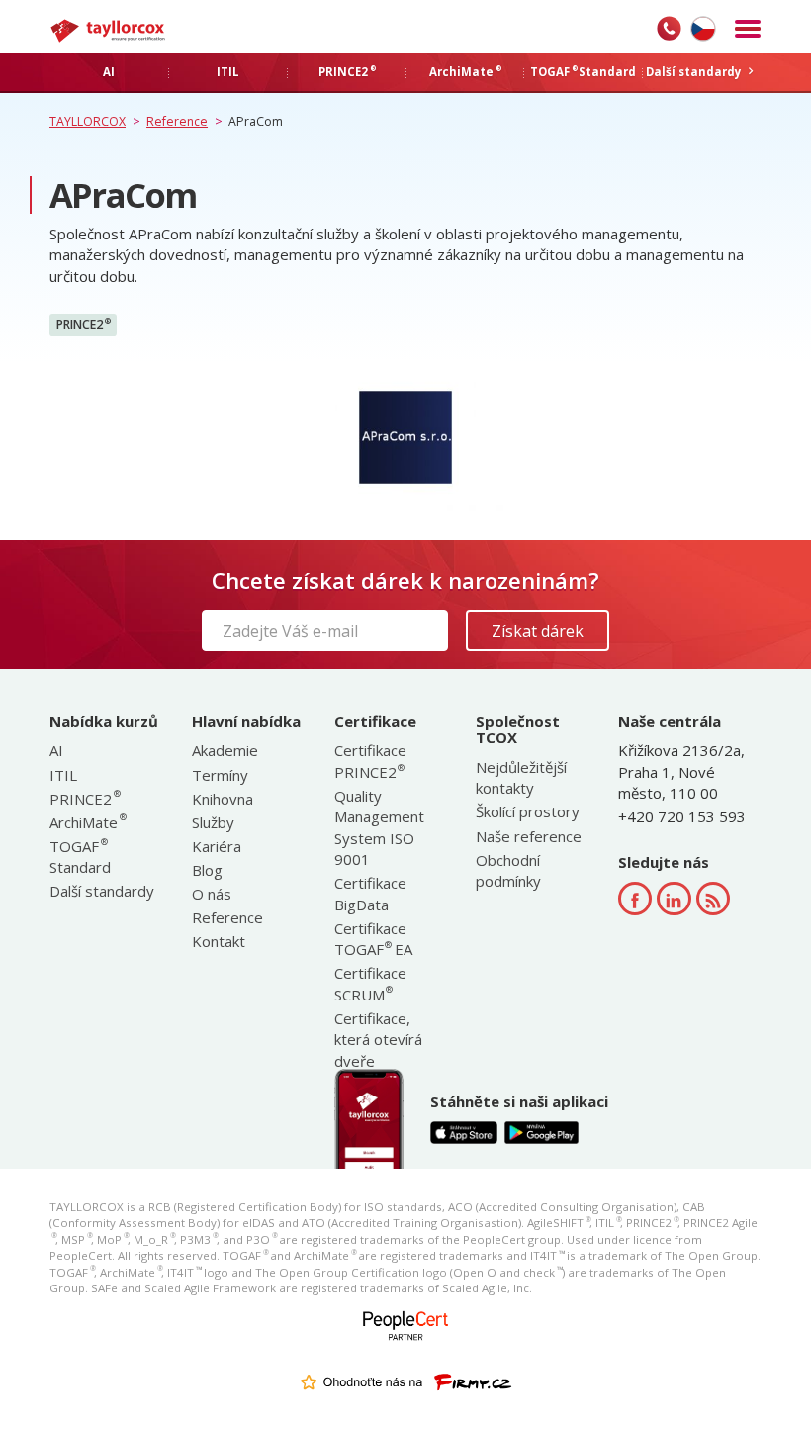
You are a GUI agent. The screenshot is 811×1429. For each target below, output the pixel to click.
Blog (207, 870)
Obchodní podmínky (508, 870)
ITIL (63, 775)
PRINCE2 (83, 324)
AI (56, 750)
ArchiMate (87, 822)
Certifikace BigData (370, 893)
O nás (211, 894)
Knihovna (222, 799)
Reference (227, 917)
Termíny (220, 775)
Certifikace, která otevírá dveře (378, 1039)
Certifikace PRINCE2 (370, 760)
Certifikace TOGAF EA (373, 938)
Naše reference (529, 836)
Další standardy (101, 891)
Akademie (225, 750)
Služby (213, 822)
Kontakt (218, 941)
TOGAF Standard (80, 856)
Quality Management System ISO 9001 (379, 827)
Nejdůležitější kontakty (521, 777)
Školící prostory (528, 811)
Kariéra (216, 846)
